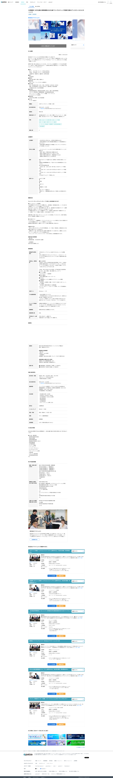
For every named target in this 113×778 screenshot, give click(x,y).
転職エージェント (57, 760)
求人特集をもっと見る (81, 747)
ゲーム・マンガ (39, 2)
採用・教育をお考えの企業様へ (41, 771)
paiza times (48, 766)
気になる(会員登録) (52, 575)
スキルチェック (42, 763)
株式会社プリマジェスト (34, 17)
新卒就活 (50, 760)
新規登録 (111, 3)
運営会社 (25, 777)
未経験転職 (45, 760)
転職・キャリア (38, 760)
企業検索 (75, 760)
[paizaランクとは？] (83, 45)
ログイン (108, 3)
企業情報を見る (34, 539)
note (54, 766)
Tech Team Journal (39, 766)
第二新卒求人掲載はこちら (74, 771)
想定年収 (42, 108)
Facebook (43, 768)
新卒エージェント (67, 760)
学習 (36, 763)
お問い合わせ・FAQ (45, 773)
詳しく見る (80, 557)
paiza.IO (59, 766)
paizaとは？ (51, 2)
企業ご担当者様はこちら (102, 2)
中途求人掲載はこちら (53, 771)
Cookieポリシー (43, 777)
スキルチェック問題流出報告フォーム (58, 773)
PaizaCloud (67, 766)
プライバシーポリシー (36, 777)
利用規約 (29, 777)
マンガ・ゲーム (49, 763)
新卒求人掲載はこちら (63, 771)
